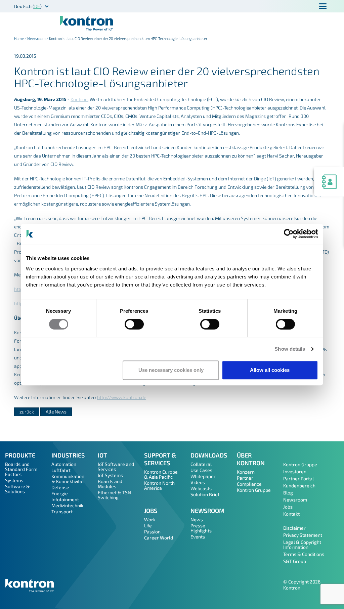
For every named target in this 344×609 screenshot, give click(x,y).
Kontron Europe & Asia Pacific (161, 474)
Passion (152, 531)
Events (197, 536)
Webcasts (201, 488)
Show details (289, 349)
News (196, 519)
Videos (197, 482)
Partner (245, 478)
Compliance (249, 484)
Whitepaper (203, 476)
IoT (102, 455)
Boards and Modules (110, 483)
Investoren (294, 471)
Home (19, 38)
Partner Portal (298, 478)
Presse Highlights (201, 528)
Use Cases (201, 470)
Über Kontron (251, 459)
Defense (60, 487)
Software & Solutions (17, 488)
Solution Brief (204, 494)
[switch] (134, 324)
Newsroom (36, 38)
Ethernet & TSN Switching (114, 494)
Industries (68, 455)
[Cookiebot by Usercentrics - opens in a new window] (288, 234)
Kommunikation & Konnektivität (67, 478)
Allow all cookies (270, 370)
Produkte (20, 455)
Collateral (201, 464)
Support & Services (160, 459)
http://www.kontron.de (121, 397)
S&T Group (294, 561)
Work (150, 519)
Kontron (79, 99)
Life (148, 525)
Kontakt (291, 514)
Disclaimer (294, 528)
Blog (288, 492)
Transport (62, 511)
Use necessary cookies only (171, 370)
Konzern (246, 472)
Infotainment (65, 499)
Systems (14, 480)
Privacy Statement (302, 535)
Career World (158, 537)
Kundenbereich (299, 485)
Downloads (208, 455)
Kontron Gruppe (254, 490)
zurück (26, 412)
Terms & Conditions (303, 554)
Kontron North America (159, 485)
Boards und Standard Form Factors (21, 469)
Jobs (150, 510)
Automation (63, 464)
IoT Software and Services (116, 466)
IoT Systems (110, 475)
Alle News (56, 412)
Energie (59, 493)
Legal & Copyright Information (302, 544)
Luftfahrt (61, 470)
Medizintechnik (67, 505)
